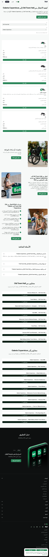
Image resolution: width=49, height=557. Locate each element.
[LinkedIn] (34, 527)
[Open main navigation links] (2, 2)
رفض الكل (30, 550)
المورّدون (45, 529)
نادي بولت (45, 498)
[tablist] (16, 450)
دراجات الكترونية (44, 486)
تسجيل (7, 1)
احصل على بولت (16, 460)
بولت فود (45, 491)
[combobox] (24, 24)
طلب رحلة (24, 59)
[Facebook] (43, 527)
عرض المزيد (25, 295)
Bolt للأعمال (44, 496)
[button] (4, 254)
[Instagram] (37, 527)
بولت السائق (44, 488)
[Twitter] (40, 527)
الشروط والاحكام (44, 532)
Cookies (45, 539)
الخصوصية (45, 534)
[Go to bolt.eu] (46, 2)
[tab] (18, 450)
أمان (46, 542)
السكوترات (45, 483)
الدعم (13, 1)
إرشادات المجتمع (44, 544)
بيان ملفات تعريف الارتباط (31, 553)
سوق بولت (45, 493)
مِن (46, 22)
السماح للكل (42, 550)
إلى (46, 27)
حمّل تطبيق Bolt (16, 157)
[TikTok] (31, 527)
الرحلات (45, 481)
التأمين (46, 537)
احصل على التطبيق (42, 17)
